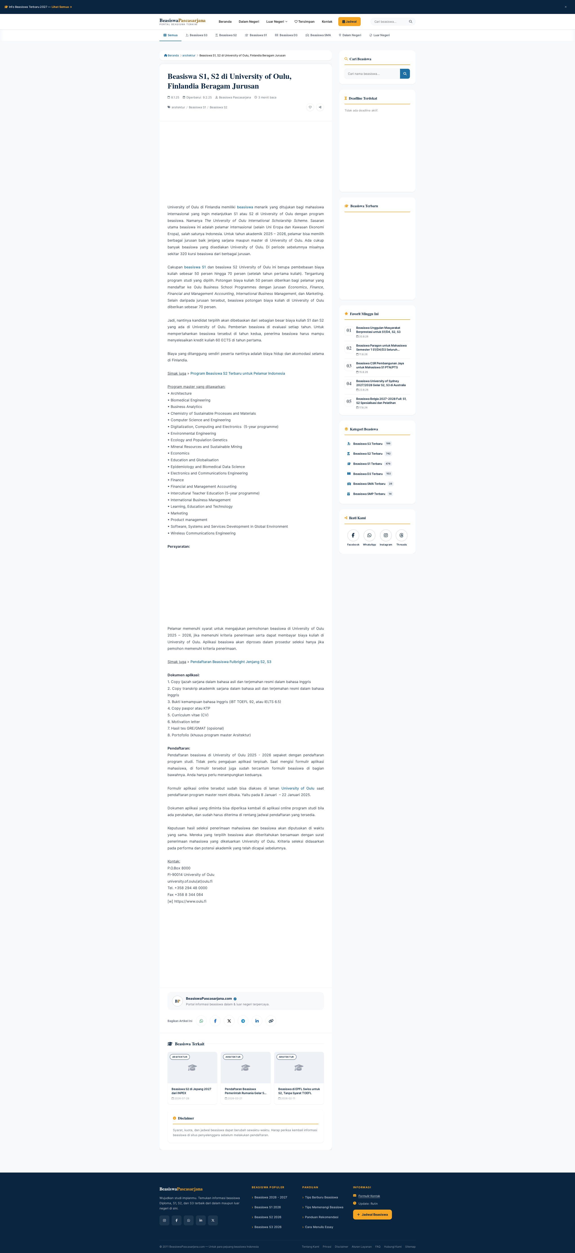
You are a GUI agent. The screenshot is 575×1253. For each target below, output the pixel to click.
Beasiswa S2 (228, 35)
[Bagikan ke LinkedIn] (257, 1020)
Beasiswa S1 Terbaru (371, 463)
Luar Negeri (275, 21)
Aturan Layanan (362, 1246)
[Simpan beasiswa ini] (310, 107)
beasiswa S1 (195, 267)
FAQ (377, 1246)
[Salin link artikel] (270, 1020)
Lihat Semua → (62, 7)
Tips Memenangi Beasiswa (324, 1207)
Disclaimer (341, 1246)
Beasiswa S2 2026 (267, 1217)
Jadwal (351, 21)
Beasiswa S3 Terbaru (371, 443)
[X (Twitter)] (213, 1220)
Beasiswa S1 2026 (267, 1207)
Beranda (225, 21)
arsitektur (188, 55)
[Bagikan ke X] (229, 1020)
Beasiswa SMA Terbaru (372, 483)
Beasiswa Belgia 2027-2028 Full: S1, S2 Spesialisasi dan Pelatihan (381, 401)
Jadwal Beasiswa (375, 1214)
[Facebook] (176, 1220)
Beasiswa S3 (198, 35)
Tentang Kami (310, 1246)
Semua (172, 35)
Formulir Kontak (369, 1196)
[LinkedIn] (201, 1220)
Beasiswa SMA (320, 35)
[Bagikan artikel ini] (320, 107)
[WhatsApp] (189, 1220)
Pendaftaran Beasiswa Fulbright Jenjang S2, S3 (230, 661)
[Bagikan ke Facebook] (215, 1020)
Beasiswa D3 (288, 35)
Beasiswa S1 (258, 35)
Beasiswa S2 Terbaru (372, 453)
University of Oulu (298, 788)
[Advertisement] (246, 158)
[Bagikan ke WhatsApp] (201, 1020)
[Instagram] (164, 1220)
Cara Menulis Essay (319, 1227)
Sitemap (410, 1246)
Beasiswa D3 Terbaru (372, 474)
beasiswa (245, 207)
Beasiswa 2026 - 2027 (270, 1197)
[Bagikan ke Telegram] (243, 1020)
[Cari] (411, 22)
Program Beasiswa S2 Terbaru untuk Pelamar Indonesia (237, 373)
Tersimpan (306, 21)
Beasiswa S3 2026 (268, 1227)
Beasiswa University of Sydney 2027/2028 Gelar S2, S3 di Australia (381, 383)
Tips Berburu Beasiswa (321, 1197)
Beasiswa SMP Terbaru (372, 494)
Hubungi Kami (393, 1246)
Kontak (327, 21)
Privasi (327, 1246)
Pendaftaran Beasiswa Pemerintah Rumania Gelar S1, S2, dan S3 (245, 1093)
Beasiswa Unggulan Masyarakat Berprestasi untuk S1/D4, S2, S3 (378, 330)
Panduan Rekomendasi (321, 1217)
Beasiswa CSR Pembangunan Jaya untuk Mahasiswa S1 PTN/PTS (380, 365)
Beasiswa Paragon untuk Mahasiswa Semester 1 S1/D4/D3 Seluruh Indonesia (381, 348)
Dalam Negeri (249, 21)
